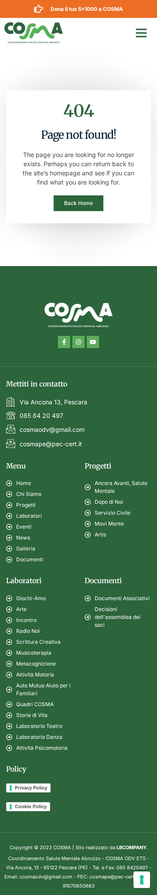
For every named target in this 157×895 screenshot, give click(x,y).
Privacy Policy (31, 788)
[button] (141, 33)
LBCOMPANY (131, 847)
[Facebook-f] (64, 342)
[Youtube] (93, 342)
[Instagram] (78, 342)
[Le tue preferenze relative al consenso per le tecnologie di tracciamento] (141, 879)
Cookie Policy (31, 806)
